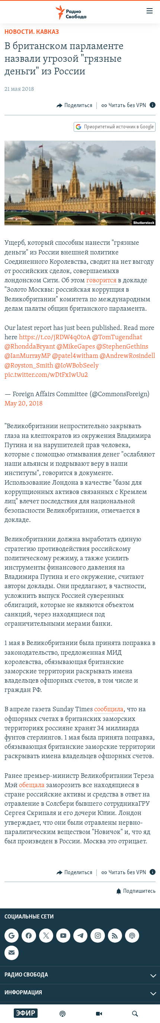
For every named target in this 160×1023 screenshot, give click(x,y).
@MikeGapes (76, 347)
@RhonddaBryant (29, 347)
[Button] (74, 105)
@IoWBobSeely (77, 366)
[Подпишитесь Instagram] (97, 936)
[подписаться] (11, 953)
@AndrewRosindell (127, 356)
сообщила (109, 709)
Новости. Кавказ (31, 32)
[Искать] (135, 1013)
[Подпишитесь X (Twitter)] (46, 936)
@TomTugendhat (117, 337)
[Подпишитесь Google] (11, 936)
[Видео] (99, 1013)
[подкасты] (62, 1013)
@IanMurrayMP (27, 356)
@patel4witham (75, 356)
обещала (31, 785)
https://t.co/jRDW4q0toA (55, 337)
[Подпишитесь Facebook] (29, 936)
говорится (102, 281)
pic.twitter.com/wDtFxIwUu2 (46, 375)
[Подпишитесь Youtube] (63, 936)
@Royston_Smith (28, 366)
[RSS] (115, 936)
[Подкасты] (132, 936)
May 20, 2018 (23, 404)
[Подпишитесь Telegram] (80, 936)
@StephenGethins (122, 347)
